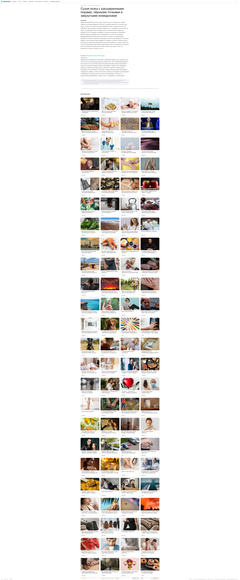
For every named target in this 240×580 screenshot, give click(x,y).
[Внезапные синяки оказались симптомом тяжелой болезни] (150, 287)
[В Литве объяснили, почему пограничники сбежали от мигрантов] (150, 107)
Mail (2, 579)
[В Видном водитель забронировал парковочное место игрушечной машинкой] (130, 447)
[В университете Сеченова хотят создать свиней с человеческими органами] (150, 527)
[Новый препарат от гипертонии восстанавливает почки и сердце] (150, 327)
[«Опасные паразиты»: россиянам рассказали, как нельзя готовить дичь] (150, 267)
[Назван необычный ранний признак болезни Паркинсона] (110, 307)
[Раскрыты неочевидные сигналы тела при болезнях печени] (90, 147)
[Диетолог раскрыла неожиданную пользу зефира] (130, 147)
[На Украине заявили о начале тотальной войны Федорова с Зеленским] (150, 247)
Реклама (10, 579)
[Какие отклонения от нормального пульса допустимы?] (130, 267)
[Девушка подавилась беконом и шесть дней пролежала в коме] (90, 327)
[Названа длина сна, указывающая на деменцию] (90, 107)
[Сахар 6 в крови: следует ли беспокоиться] (110, 147)
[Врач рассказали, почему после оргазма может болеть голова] (130, 187)
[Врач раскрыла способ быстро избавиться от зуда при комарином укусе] (130, 507)
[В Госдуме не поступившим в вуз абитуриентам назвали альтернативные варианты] (150, 487)
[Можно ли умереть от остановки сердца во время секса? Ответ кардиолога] (130, 107)
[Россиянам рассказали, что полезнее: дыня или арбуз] (90, 427)
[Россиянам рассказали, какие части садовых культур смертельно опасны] (110, 407)
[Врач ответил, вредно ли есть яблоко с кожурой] (150, 187)
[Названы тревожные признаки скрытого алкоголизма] (130, 487)
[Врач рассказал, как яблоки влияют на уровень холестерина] (90, 127)
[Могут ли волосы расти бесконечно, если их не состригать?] (110, 527)
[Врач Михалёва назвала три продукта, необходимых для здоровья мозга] (110, 247)
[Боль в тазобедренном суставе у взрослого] (110, 267)
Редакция (190, 579)
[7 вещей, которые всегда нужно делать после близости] (110, 167)
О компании (6, 579)
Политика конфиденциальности (232, 579)
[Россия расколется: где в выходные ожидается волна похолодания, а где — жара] (90, 347)
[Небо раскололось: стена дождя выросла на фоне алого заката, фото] (150, 507)
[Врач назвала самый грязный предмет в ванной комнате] (130, 427)
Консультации (83, 5)
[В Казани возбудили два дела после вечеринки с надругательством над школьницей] (110, 207)
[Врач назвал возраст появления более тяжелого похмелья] (150, 307)
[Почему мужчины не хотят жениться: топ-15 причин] (150, 547)
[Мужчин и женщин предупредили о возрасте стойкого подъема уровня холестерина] (130, 367)
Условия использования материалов (200, 579)
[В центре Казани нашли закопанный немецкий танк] (90, 187)
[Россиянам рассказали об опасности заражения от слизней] (110, 467)
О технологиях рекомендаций (219, 579)
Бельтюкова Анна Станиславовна (95, 55)
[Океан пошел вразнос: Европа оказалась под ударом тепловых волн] (90, 307)
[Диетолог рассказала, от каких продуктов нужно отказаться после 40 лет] (150, 367)
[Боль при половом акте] (110, 487)
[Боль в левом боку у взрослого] (150, 227)
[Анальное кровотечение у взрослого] (130, 547)
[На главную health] (7, 1)
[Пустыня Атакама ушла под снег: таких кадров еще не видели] (110, 227)
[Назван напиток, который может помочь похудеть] (110, 387)
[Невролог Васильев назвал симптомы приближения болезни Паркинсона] (110, 447)
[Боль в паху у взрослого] (130, 307)
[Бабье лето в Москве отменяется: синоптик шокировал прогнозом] (90, 387)
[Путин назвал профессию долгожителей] (90, 167)
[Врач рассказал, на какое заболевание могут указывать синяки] (150, 167)
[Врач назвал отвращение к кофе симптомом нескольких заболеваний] (110, 547)
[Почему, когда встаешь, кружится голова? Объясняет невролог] (150, 147)
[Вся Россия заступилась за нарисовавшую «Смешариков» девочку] (130, 327)
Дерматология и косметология (94, 5)
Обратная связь (210, 579)
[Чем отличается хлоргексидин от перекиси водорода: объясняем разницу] (130, 227)
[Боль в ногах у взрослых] (90, 407)
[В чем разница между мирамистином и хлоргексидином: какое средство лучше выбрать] (150, 387)
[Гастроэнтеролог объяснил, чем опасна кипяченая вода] (130, 207)
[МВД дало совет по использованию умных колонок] (150, 407)
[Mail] (2, 1)
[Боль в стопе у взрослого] (130, 467)
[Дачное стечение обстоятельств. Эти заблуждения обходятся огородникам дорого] (130, 407)
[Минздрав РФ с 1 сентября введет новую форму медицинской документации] (150, 467)
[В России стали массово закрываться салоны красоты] (90, 367)
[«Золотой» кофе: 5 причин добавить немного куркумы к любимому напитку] (90, 487)
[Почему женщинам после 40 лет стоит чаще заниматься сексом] (110, 507)
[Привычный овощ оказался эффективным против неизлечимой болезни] (90, 207)
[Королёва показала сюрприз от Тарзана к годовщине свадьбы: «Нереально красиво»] (90, 447)
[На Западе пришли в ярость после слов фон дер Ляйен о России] (150, 127)
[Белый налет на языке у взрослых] (150, 427)
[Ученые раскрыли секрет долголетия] (130, 347)
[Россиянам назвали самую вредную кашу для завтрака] (150, 207)
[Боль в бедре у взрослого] (130, 527)
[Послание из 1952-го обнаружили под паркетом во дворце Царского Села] (130, 127)
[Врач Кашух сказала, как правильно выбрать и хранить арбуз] (90, 547)
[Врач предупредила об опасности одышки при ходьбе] (110, 567)
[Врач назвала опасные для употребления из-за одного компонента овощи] (90, 227)
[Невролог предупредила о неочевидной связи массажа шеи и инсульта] (90, 567)
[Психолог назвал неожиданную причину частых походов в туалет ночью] (110, 367)
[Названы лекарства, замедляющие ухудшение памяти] (150, 347)
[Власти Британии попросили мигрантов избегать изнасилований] (90, 247)
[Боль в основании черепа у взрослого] (90, 287)
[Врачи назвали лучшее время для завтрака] (130, 247)
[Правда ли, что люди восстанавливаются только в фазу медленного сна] (110, 427)
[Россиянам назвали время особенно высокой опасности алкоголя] (90, 267)
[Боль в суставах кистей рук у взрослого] (150, 447)
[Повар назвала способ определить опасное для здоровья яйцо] (110, 127)
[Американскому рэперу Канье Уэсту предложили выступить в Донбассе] (110, 287)
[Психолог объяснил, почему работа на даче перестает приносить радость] (130, 287)
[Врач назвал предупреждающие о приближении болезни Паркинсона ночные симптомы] (90, 527)
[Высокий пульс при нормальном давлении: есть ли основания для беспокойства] (130, 167)
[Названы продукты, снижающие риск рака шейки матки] (130, 567)
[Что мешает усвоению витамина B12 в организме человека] (110, 187)
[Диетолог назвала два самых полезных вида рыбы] (110, 107)
